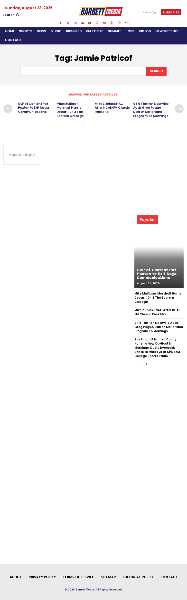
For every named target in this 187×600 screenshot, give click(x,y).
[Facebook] (61, 23)
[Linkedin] (82, 23)
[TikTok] (97, 23)
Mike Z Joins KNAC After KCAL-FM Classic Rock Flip (112, 107)
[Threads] (112, 23)
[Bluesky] (104, 23)
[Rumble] (119, 23)
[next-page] (179, 108)
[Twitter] (68, 23)
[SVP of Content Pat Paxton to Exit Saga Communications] (159, 254)
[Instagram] (75, 23)
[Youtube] (90, 23)
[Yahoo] (126, 23)
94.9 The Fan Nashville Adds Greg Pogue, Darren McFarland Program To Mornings (150, 109)
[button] (11, 15)
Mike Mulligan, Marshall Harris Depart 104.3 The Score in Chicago (70, 109)
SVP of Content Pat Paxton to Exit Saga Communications (33, 107)
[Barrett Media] (100, 11)
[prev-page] (7, 108)
